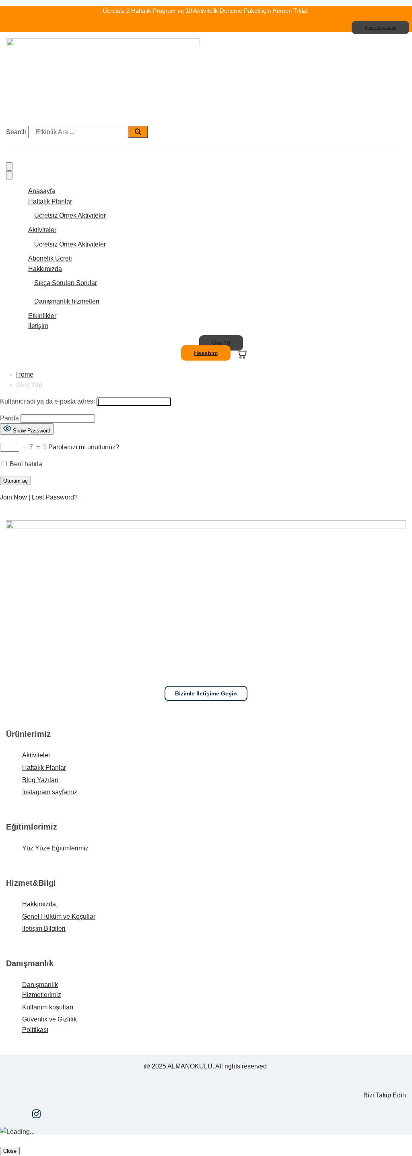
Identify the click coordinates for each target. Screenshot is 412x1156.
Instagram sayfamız (49, 792)
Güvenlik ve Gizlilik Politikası (49, 1024)
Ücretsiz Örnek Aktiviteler (70, 215)
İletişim (38, 325)
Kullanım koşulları (47, 1007)
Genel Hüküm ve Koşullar (58, 916)
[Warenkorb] (241, 353)
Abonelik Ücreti (50, 258)
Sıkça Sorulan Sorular (65, 282)
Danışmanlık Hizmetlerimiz (41, 990)
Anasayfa (41, 191)
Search (16, 131)
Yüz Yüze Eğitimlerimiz (55, 848)
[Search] (138, 132)
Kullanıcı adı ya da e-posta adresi (47, 401)
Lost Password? (55, 497)
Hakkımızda (45, 268)
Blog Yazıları (40, 780)
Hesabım (206, 353)
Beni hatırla (25, 464)
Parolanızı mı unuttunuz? (83, 447)
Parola (9, 418)
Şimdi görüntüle (380, 27)
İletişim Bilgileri (44, 928)
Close (9, 1151)
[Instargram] (36, 1115)
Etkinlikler (42, 315)
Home (24, 374)
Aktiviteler (42, 229)
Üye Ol (221, 343)
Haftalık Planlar (50, 201)
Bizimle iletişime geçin (206, 693)
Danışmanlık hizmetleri (66, 301)
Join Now (13, 497)
